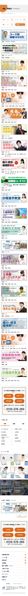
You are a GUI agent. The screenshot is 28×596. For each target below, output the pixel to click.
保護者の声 (4, 577)
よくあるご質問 (5, 571)
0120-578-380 (15, 409)
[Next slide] (26, 508)
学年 (4, 19)
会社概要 (7, 583)
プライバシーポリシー (17, 583)
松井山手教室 (17, 441)
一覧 (19, 515)
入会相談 (8, 396)
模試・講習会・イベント (7, 565)
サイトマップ (5, 574)
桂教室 (16, 435)
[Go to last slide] (2, 508)
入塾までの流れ (5, 568)
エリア (16, 19)
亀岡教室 (3, 444)
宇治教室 (3, 441)
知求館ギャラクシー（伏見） (5, 438)
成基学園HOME (3, 13)
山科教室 (17, 432)
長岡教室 (17, 438)
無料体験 (8, 401)
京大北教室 (3, 432)
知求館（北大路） (18, 429)
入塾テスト (19, 396)
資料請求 (19, 401)
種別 (4, 24)
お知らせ (4, 579)
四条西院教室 (4, 435)
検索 (18, 24)
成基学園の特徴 (5, 554)
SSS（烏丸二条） (5, 429)
